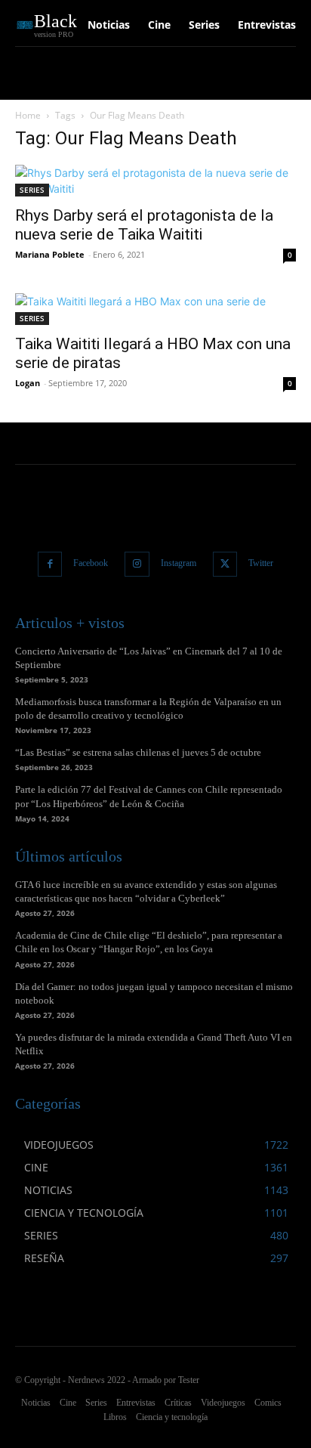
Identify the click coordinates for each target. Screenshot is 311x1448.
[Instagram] (137, 564)
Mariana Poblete (50, 254)
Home (28, 115)
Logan (27, 382)
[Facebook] (50, 564)
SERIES (32, 189)
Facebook (90, 563)
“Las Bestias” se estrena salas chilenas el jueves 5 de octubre (138, 752)
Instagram (178, 563)
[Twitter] (225, 564)
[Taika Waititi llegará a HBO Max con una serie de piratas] (155, 309)
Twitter (260, 563)
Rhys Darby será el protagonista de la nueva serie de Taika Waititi (144, 224)
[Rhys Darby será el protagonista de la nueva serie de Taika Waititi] (155, 180)
